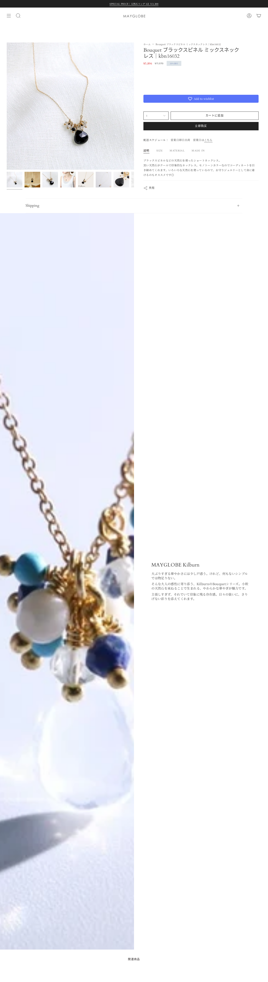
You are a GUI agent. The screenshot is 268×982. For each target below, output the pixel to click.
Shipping (32, 205)
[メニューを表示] (9, 16)
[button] (201, 99)
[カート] (259, 16)
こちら (208, 140)
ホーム (147, 44)
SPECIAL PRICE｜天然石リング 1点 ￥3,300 (134, 3)
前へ (7, 106)
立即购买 (201, 126)
